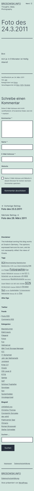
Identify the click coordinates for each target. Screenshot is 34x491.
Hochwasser (17, 273)
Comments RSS (7, 319)
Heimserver (9, 273)
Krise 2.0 (4, 365)
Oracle (3, 283)
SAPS (17, 283)
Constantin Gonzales (9, 413)
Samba (4, 378)
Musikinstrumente (17, 279)
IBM (23, 273)
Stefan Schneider (8, 430)
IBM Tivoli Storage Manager (12, 348)
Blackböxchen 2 (6, 266)
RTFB (12, 283)
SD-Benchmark (5, 287)
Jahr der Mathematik (15, 276)
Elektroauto (6, 332)
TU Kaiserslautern (24, 290)
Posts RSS (5, 316)
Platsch (8, 283)
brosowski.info (11, 3)
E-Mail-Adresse (8, 154)
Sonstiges (5, 388)
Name (4, 142)
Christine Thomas (8, 410)
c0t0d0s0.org (6, 407)
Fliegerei (4, 335)
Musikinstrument (5, 279)
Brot (17, 85)
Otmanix (4, 423)
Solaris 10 (19, 287)
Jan (6, 80)
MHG (26, 276)
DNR (29, 266)
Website (4, 166)
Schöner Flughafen (9, 384)
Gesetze (3, 273)
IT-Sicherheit (6, 355)
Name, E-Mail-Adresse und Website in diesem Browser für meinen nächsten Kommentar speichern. (18, 180)
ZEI (15, 293)
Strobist (27, 85)
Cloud (15, 266)
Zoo (20, 293)
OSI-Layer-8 (6, 371)
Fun (27, 270)
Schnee (22, 283)
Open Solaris (28, 279)
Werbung (12, 293)
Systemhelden (14, 290)
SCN (22, 85)
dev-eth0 (5, 416)
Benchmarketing (11, 263)
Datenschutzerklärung (10, 478)
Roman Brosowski (8, 426)
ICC (26, 273)
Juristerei (5, 361)
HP (21, 273)
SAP (15, 283)
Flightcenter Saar (8, 420)
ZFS (18, 293)
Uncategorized (7, 397)
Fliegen (6, 270)
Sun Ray (8, 290)
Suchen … (5, 435)
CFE (12, 266)
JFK (22, 276)
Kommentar (6, 118)
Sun (3, 290)
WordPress (23, 483)
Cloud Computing (22, 266)
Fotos (16, 82)
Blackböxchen (21, 263)
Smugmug (12, 287)
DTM (2, 270)
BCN (3, 262)
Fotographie (17, 269)
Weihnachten (5, 293)
